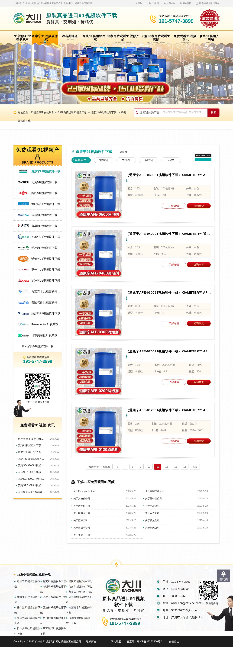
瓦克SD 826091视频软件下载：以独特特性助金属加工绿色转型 (31, 465)
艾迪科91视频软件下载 (45, 280)
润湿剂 (103, 160)
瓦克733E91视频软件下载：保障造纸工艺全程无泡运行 (31, 458)
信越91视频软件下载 (44, 215)
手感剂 (126, 160)
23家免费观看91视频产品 (72, 112)
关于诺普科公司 (81, 505)
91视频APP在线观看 (42, 112)
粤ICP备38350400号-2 (149, 641)
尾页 (194, 466)
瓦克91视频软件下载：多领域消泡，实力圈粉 (31, 445)
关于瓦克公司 (152, 513)
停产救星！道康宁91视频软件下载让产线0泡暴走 (31, 439)
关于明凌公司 (152, 505)
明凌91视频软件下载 (44, 247)
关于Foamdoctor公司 (84, 491)
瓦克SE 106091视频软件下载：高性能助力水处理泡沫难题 (31, 472)
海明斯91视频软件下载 (45, 204)
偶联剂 (148, 160)
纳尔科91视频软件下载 (45, 313)
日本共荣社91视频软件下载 (46, 335)
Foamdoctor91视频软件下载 (46, 324)
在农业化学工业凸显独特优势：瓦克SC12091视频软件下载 (31, 452)
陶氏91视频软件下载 (44, 193)
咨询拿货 (199, 205)
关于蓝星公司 (80, 520)
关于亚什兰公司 (153, 498)
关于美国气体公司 (154, 491)
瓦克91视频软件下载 (44, 182)
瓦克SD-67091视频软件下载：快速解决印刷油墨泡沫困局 (31, 492)
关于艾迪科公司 (81, 498)
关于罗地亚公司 (81, 513)
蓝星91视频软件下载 (44, 226)
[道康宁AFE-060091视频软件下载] (98, 194)
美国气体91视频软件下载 (46, 302)
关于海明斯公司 (81, 527)
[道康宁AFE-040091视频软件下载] (98, 253)
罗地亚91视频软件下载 (45, 236)
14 (184, 466)
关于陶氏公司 (152, 527)
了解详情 (174, 205)
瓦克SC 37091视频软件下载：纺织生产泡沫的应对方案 (31, 478)
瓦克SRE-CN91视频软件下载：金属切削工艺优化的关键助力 (31, 485)
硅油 (171, 160)
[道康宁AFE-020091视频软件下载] (98, 371)
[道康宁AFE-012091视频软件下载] (98, 430)
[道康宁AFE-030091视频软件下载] (98, 312)
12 (166, 466)
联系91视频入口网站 (209, 3)
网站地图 (187, 3)
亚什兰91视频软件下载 (45, 269)
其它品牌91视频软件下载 (37, 346)
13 (175, 466)
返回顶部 (223, 579)
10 (149, 466)
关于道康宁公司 (81, 535)
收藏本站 (171, 3)
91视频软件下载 (81, 160)
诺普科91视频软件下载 (45, 258)
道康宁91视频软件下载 (103, 112)
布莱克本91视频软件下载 (46, 291)
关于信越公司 (152, 520)
